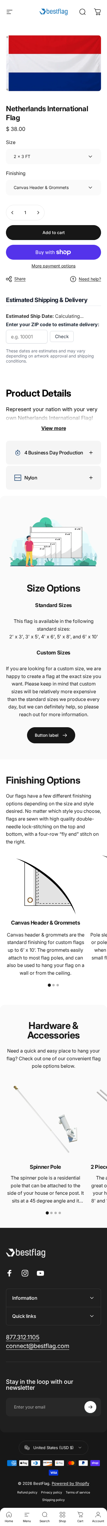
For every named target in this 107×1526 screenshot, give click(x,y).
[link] (51, 735)
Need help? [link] (90, 278)
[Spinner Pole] (45, 1119)
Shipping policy (53, 1500)
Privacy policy (51, 1492)
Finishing (16, 173)
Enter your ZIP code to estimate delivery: (52, 324)
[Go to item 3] (57, 985)
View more (53, 428)
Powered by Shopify (70, 1483)
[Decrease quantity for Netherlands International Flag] (12, 212)
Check (62, 336)
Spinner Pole (45, 1167)
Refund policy (27, 1492)
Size (10, 142)
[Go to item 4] (60, 1213)
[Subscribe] (90, 1407)
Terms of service (78, 1492)
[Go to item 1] (49, 985)
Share (20, 278)
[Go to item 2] (53, 985)
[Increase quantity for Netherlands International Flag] (38, 212)
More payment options (53, 265)
